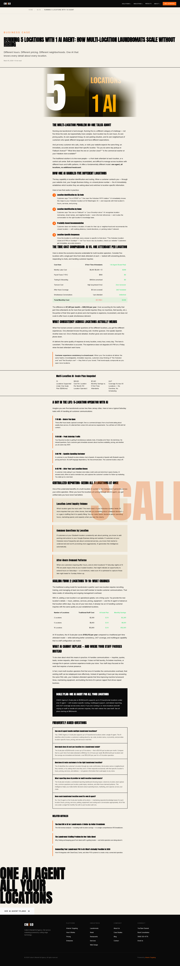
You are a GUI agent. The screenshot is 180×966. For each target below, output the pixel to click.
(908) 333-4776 (143, 936)
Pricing (68, 936)
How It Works (70, 932)
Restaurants (94, 936)
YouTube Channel (143, 928)
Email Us (140, 941)
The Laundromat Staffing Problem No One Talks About (75, 836)
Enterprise (69, 941)
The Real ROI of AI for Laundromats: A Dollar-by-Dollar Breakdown (80, 824)
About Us (117, 928)
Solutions (126, 3)
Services (93, 941)
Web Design (94, 945)
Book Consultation (143, 932)
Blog (39, 10)
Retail (92, 932)
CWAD (7, 3)
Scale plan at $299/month (78, 700)
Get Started (169, 3)
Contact (116, 941)
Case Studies (118, 932)
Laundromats (94, 928)
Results (149, 3)
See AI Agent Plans (15, 911)
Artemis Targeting (72, 928)
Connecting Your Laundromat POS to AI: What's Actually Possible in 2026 (82, 849)
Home (31, 10)
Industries (138, 3)
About (157, 3)
